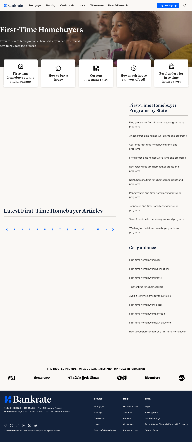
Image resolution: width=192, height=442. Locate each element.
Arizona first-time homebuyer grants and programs (158, 135)
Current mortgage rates (96, 77)
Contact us (128, 424)
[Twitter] (11, 425)
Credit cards (99, 418)
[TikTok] (36, 425)
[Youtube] (30, 425)
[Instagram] (17, 425)
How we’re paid (130, 406)
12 (98, 229)
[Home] (13, 5)
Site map (127, 412)
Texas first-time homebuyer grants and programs (156, 219)
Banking (98, 412)
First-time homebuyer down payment (150, 322)
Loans (97, 424)
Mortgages (99, 406)
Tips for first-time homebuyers (146, 286)
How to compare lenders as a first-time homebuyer (157, 331)
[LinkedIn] (23, 425)
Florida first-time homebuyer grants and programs (157, 157)
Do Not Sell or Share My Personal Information (166, 424)
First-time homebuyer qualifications (149, 268)
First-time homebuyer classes (146, 304)
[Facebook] (5, 425)
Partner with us (130, 430)
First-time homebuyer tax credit (147, 313)
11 (90, 229)
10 (83, 229)
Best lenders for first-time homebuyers (171, 77)
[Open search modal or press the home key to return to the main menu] (185, 5)
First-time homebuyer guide (145, 259)
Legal (147, 406)
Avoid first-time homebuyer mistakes (150, 295)
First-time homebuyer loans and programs (20, 77)
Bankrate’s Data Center (105, 430)
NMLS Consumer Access (50, 408)
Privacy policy (151, 412)
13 (105, 229)
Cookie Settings (152, 418)
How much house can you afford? (134, 77)
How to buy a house (58, 77)
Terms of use (151, 430)
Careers (127, 418)
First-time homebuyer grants (145, 277)
